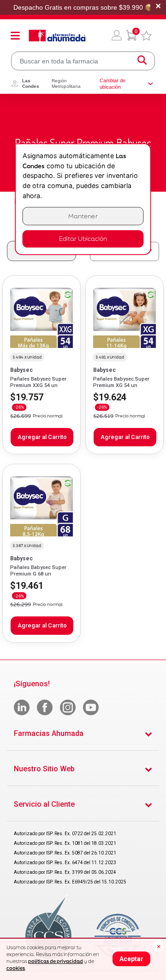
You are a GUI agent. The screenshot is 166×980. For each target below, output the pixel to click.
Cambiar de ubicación (112, 84)
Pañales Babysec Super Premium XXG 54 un (38, 382)
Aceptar (131, 959)
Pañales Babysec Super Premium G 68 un (38, 570)
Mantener (83, 216)
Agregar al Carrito (42, 436)
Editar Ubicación (83, 239)
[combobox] (83, 60)
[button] (116, 35)
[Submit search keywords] (142, 61)
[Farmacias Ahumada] (57, 35)
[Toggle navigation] (15, 35)
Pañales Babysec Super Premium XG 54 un (121, 382)
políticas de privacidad (55, 961)
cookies (15, 968)
